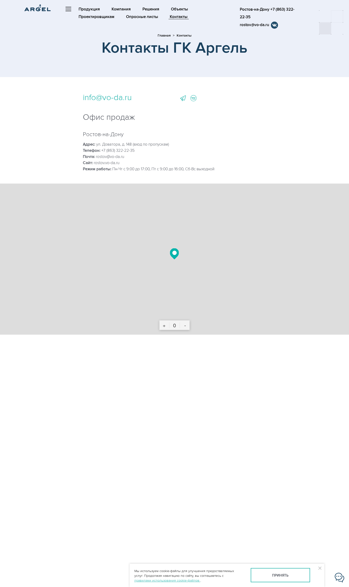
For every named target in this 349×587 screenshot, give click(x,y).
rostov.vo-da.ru (106, 163)
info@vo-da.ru (107, 97)
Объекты (179, 9)
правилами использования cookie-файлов (167, 580)
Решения (150, 9)
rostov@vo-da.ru (254, 25)
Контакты (179, 16)
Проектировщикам (96, 16)
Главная (164, 35)
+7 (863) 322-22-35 (118, 150)
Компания (121, 9)
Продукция (89, 9)
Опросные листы (142, 16)
